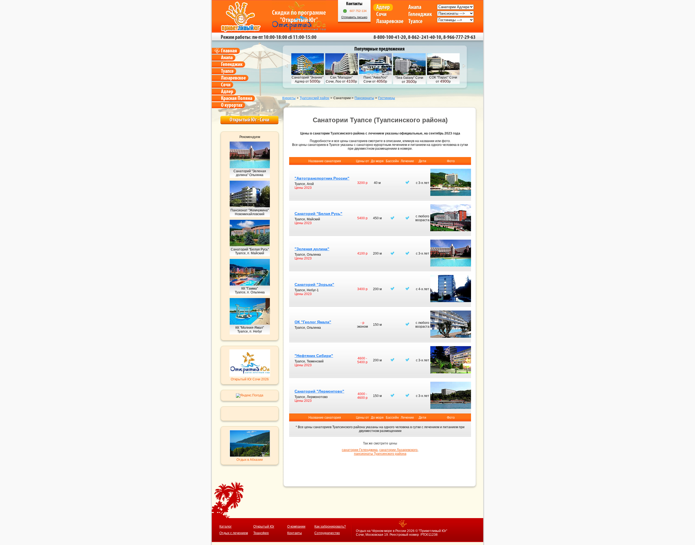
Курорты (289, 98)
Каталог (225, 526)
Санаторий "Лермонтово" (319, 391)
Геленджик (420, 14)
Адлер (383, 7)
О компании (296, 526)
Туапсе (415, 21)
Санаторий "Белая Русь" (318, 213)
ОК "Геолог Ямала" (313, 322)
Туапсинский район (314, 98)
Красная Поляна (236, 98)
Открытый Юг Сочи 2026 (250, 379)
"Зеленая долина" (312, 249)
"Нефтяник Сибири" (314, 355)
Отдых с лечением (233, 533)
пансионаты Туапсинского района (380, 454)
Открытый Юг (263, 526)
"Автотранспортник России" (322, 178)
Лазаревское (389, 21)
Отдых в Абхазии (249, 460)
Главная (229, 51)
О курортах (231, 105)
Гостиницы (386, 98)
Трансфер (261, 533)
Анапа (414, 7)
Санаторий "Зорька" (314, 284)
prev (286, 66)
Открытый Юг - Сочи (249, 120)
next (464, 66)
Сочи (381, 14)
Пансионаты (364, 98)
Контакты (294, 533)
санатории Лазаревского (398, 450)
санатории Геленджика (360, 450)
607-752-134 (358, 10)
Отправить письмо (354, 17)
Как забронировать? (330, 526)
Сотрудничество (327, 533)
